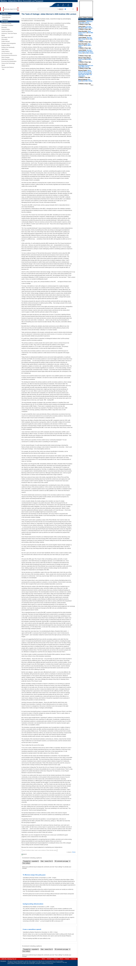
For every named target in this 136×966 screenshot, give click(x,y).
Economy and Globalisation (8, 61)
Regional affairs (5, 45)
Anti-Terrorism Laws (6, 53)
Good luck (81, 59)
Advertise (73, 958)
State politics (4, 49)
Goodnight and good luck (85, 65)
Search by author (6, 15)
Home (43, 958)
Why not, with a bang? (85, 38)
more (92, 85)
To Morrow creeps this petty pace (34, 875)
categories (5, 19)
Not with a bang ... (85, 23)
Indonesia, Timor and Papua (9, 33)
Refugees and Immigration (8, 43)
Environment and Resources (9, 55)
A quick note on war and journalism (85, 75)
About (61, 958)
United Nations (5, 51)
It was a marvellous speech (32, 929)
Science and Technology (8, 63)
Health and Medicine (7, 31)
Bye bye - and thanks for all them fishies (85, 51)
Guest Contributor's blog (28, 850)
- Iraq (2, 69)
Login (36, 850)
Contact (56, 958)
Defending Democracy (7, 59)
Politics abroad (5, 41)
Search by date (6, 17)
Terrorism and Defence (7, 67)
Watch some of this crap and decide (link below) (85, 72)
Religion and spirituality (7, 47)
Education (4, 27)
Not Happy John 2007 (7, 37)
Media (3, 35)
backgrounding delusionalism (33, 904)
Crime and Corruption (7, 25)
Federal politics (5, 29)
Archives (49, 958)
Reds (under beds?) (84, 32)
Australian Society (6, 23)
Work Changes (5, 57)
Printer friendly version (51, 850)
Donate (67, 958)
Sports (3, 65)
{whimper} (89, 21)
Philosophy (4, 39)
